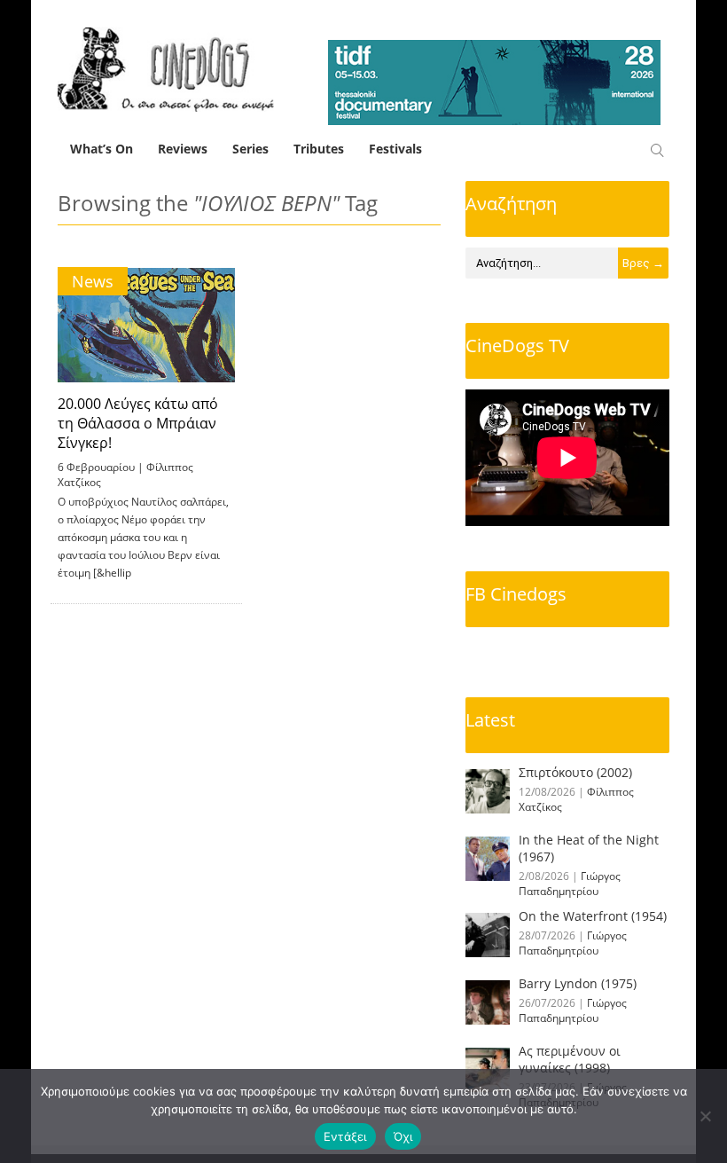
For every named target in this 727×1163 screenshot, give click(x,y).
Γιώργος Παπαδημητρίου (570, 883)
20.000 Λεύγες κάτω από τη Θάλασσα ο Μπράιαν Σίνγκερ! (138, 423)
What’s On (101, 148)
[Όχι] (705, 1116)
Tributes (318, 148)
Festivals (395, 148)
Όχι (403, 1136)
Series (250, 148)
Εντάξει (345, 1136)
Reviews (182, 148)
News (92, 281)
